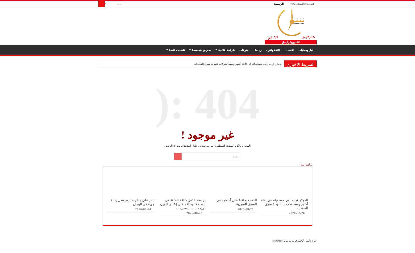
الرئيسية (279, 3)
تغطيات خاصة (177, 50)
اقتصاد (289, 50)
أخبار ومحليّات (306, 50)
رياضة (257, 50)
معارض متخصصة (201, 50)
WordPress (277, 240)
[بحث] (101, 4)
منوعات (244, 50)
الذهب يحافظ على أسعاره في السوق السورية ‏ (236, 202)
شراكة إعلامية (226, 50)
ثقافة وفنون (273, 50)
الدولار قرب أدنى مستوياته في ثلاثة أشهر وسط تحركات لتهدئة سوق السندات (238, 63)
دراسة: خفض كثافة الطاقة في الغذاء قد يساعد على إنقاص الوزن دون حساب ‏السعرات (183, 204)
